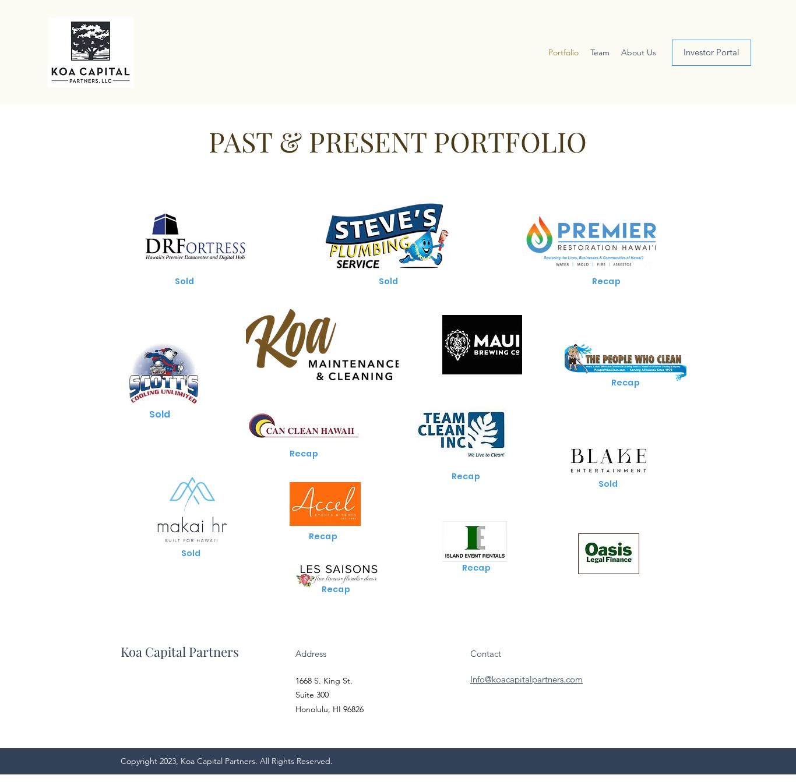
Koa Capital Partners (180, 651)
